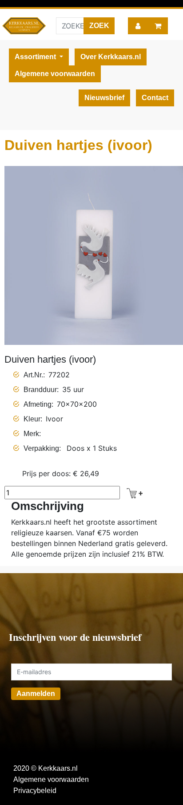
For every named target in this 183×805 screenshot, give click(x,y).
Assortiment (36, 57)
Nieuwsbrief (104, 97)
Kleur (32, 419)
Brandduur (40, 389)
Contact (155, 97)
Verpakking (41, 448)
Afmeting (38, 404)
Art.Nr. (33, 375)
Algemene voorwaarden (55, 73)
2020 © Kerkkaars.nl (45, 768)
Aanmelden (35, 693)
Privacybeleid (34, 790)
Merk (31, 433)
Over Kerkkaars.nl (110, 57)
